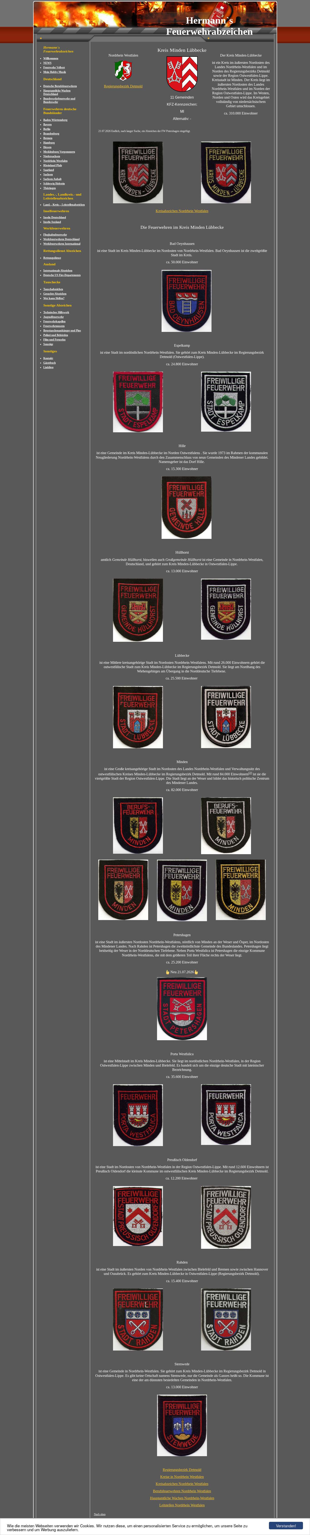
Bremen (47, 138)
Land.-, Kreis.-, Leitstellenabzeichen (64, 204)
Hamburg (49, 142)
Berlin (46, 129)
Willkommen (50, 58)
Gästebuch (49, 362)
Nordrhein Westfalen (55, 160)
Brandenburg (51, 133)
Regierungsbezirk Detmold (123, 86)
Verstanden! (286, 1525)
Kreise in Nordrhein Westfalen (182, 1477)
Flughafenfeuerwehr (55, 234)
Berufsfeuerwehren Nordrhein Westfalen (182, 1491)
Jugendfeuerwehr (53, 316)
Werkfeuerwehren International (61, 243)
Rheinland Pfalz (52, 165)
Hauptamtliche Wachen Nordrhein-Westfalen (182, 1498)
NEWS (47, 63)
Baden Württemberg (55, 120)
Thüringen (49, 188)
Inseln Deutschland (54, 217)
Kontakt (48, 358)
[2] (250, 772)
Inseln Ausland (52, 222)
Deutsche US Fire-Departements (62, 275)
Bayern (47, 124)
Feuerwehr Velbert (54, 67)
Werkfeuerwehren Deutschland (61, 239)
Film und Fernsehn (54, 339)
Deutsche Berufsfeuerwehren (60, 86)
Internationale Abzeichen (57, 270)
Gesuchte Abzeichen (54, 293)
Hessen (47, 147)
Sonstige (48, 344)
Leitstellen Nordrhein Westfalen (182, 1505)
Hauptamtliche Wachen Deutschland (57, 92)
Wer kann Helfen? (53, 298)
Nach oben (100, 1514)
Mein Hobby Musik (54, 72)
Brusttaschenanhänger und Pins (62, 330)
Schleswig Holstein (54, 183)
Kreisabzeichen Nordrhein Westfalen (182, 211)
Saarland (48, 170)
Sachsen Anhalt (52, 179)
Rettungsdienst (52, 257)
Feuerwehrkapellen (54, 321)
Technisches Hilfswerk (56, 312)
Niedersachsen (51, 156)
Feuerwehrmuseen (54, 326)
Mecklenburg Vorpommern (59, 151)
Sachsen (48, 174)
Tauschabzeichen (53, 289)
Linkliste (48, 367)
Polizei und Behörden (55, 335)
